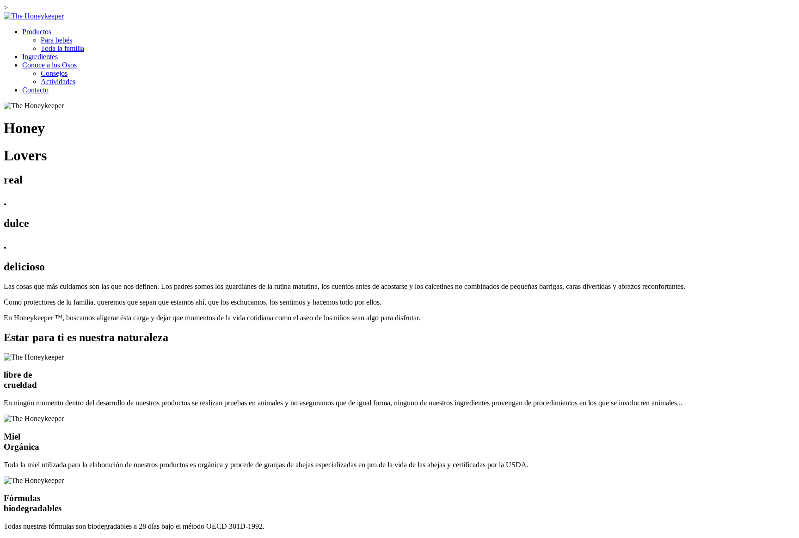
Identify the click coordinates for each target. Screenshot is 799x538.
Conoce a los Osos (49, 65)
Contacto (35, 90)
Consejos (54, 73)
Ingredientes (40, 57)
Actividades (58, 82)
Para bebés (56, 40)
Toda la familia (62, 48)
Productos (36, 32)
